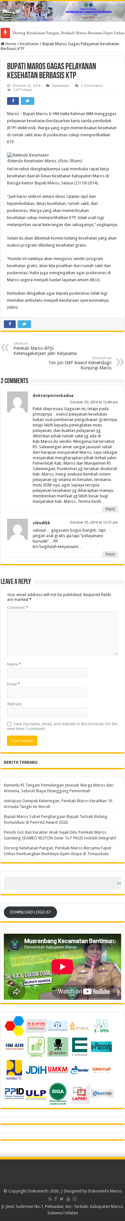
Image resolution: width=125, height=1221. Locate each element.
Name (14, 664)
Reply (110, 509)
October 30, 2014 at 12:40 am (94, 402)
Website (14, 704)
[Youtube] (68, 1199)
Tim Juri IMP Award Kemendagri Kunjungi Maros (80, 363)
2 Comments (92, 86)
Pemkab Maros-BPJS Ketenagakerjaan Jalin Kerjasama (45, 348)
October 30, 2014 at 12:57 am (94, 522)
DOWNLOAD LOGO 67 (30, 912)
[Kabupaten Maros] (62, 11)
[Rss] (50, 1199)
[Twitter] (61, 1199)
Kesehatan (29, 43)
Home (10, 43)
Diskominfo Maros (105, 1191)
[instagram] (74, 1199)
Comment (17, 607)
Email (13, 684)
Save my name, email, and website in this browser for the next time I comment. (62, 726)
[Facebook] (56, 1199)
